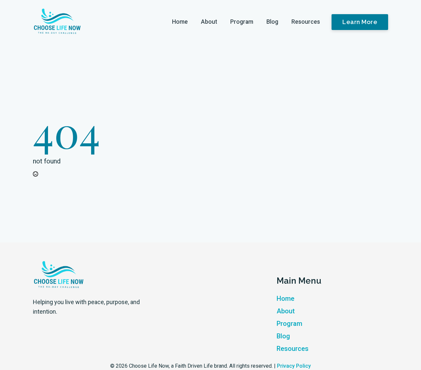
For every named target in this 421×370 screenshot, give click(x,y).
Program (241, 21)
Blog (272, 21)
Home (180, 21)
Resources (305, 21)
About (209, 21)
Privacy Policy (294, 366)
